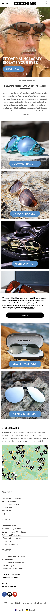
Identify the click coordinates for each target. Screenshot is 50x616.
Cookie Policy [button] (26, 305)
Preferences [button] (30, 308)
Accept (25, 315)
